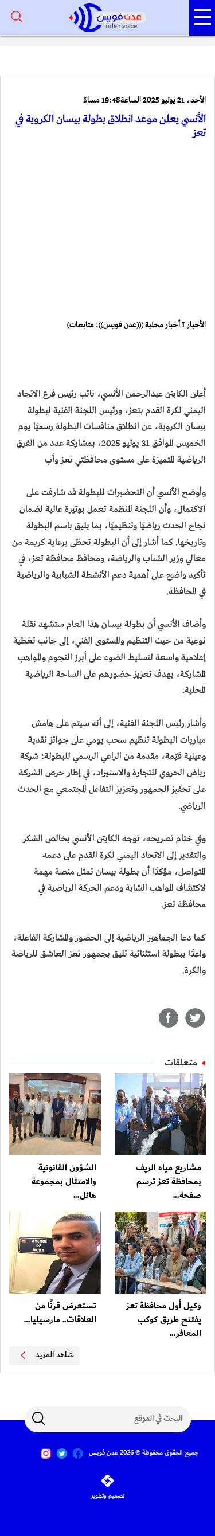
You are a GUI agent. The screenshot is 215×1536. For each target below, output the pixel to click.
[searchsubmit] (39, 1418)
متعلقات (181, 1062)
